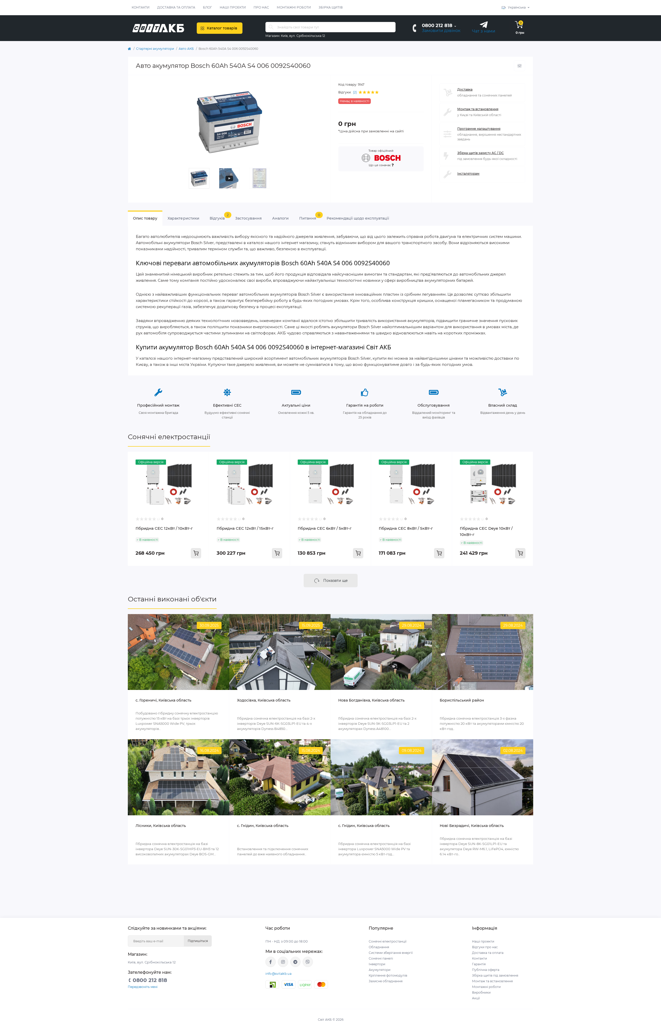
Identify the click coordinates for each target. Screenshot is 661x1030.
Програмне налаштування (478, 129)
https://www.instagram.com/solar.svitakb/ (283, 962)
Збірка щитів (331, 7)
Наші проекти (233, 7)
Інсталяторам (468, 173)
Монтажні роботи (294, 7)
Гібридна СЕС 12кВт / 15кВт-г (245, 528)
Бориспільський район (462, 700)
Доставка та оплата (176, 7)
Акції (476, 998)
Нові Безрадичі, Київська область (472, 825)
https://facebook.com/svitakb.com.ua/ (270, 962)
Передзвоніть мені (143, 987)
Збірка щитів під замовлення (495, 975)
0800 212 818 (437, 25)
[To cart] (196, 553)
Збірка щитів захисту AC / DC (480, 153)
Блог (207, 7)
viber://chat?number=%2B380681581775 (308, 962)
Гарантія (479, 964)
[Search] (271, 27)
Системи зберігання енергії (391, 953)
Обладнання (379, 947)
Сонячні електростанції (169, 437)
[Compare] (201, 469)
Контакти (140, 7)
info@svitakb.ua (278, 974)
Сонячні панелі (381, 958)
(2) (355, 92)
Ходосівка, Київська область (263, 700)
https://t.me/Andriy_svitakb (295, 962)
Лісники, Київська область (161, 825)
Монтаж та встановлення (477, 109)
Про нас (261, 7)
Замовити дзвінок (441, 30)
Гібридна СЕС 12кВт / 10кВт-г (164, 528)
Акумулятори (379, 970)
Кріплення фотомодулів (388, 975)
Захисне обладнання (386, 981)
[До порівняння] (519, 65)
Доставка (465, 89)
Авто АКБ (186, 49)
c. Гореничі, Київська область (163, 700)
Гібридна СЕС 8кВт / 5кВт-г (406, 528)
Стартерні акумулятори (155, 49)
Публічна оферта (485, 970)
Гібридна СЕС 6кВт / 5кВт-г (324, 528)
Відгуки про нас (485, 947)
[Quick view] (201, 459)
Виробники (481, 992)
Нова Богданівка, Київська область (371, 700)
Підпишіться (198, 941)
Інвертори (377, 964)
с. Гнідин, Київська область (262, 825)
